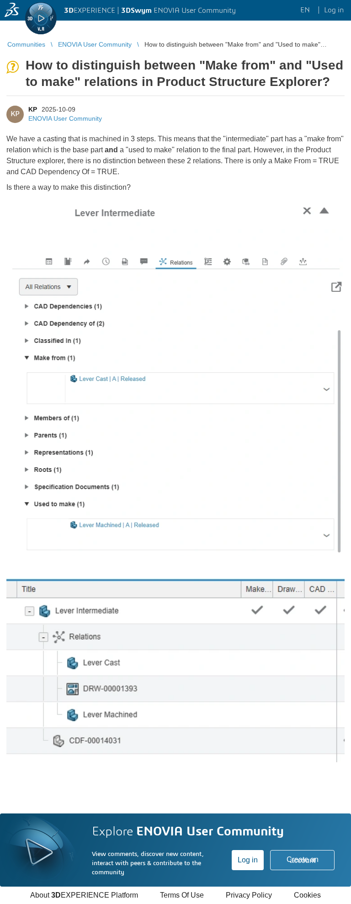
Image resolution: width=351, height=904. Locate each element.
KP (32, 109)
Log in (248, 860)
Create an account (303, 860)
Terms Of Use (182, 895)
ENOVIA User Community (65, 118)
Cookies (307, 895)
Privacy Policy (249, 895)
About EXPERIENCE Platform (84, 895)
